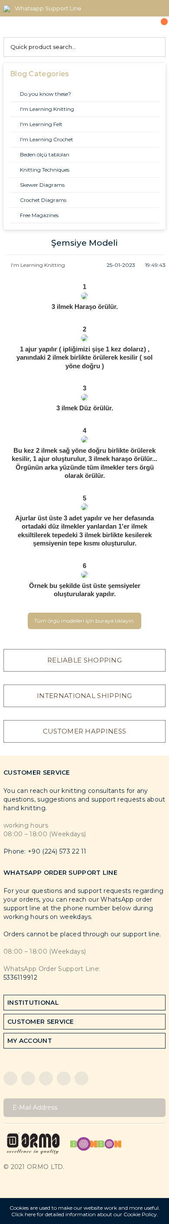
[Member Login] (139, 26)
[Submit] (156, 1107)
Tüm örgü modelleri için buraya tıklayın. (84, 620)
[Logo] (33, 1143)
